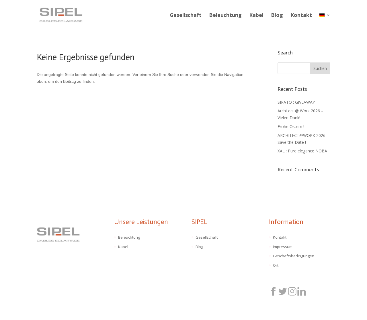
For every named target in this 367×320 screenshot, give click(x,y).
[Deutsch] (324, 21)
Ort (275, 265)
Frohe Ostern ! (291, 126)
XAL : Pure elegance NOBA (302, 151)
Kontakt (301, 15)
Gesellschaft (186, 15)
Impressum (282, 246)
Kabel (256, 15)
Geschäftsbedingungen (293, 255)
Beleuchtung (225, 15)
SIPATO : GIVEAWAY (296, 102)
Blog (277, 15)
